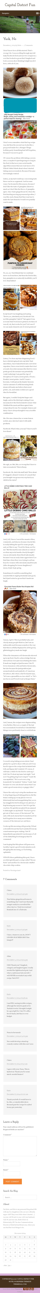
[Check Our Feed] (29, 1290)
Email (6, 1170)
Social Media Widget (9, 1289)
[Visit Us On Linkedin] (32, 1290)
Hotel (11, 1282)
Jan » (9, 1266)
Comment (7, 1135)
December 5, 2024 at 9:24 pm (17, 960)
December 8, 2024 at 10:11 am (17, 1094)
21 (29, 1252)
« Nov (5, 1266)
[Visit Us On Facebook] (24, 1290)
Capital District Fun (20, 5)
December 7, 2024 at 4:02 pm (17, 1036)
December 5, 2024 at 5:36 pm (17, 930)
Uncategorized (15, 871)
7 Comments (28, 45)
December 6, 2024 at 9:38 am (17, 998)
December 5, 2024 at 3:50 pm (17, 894)
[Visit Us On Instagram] (27, 1290)
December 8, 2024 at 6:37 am (17, 1064)
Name (6, 1160)
